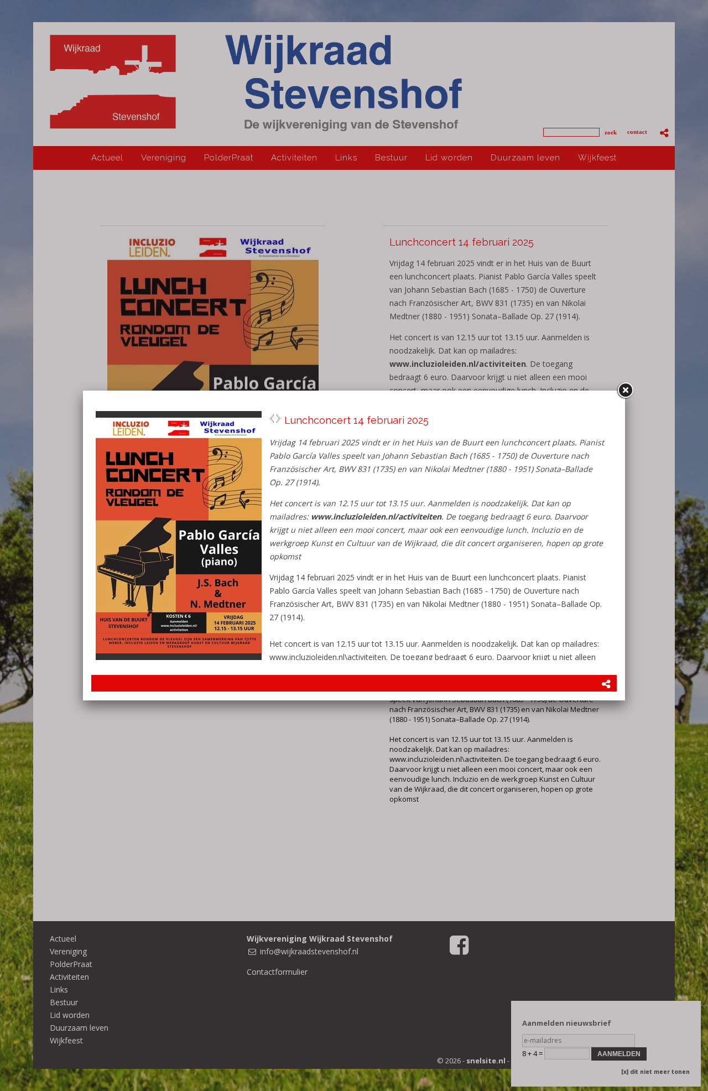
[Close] (625, 391)
